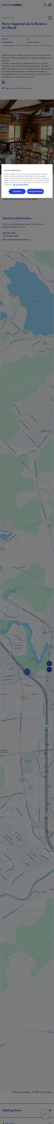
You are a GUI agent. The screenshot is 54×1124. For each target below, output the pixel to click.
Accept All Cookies (35, 191)
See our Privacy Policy (21, 185)
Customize (17, 191)
